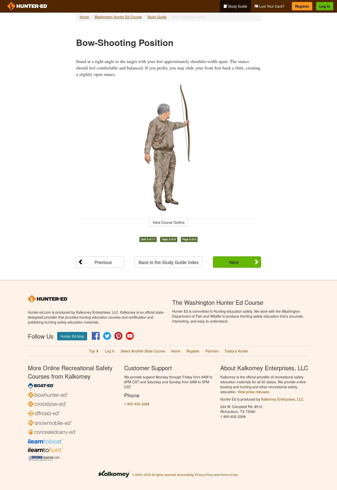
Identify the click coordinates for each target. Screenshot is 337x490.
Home (84, 16)
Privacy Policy (204, 474)
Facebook (96, 336)
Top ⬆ (94, 350)
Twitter (107, 336)
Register (302, 6)
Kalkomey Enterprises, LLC (282, 399)
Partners (212, 350)
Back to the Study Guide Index (169, 262)
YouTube (130, 336)
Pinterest (118, 336)
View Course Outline (169, 222)
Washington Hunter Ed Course (118, 16)
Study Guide (237, 6)
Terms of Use (229, 474)
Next (234, 262)
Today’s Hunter (236, 350)
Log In (324, 6)
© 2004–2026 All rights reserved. (154, 474)
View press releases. (254, 391)
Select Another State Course (143, 350)
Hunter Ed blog (72, 336)
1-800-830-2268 (137, 403)
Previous (103, 262)
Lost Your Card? (271, 6)
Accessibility (185, 474)
